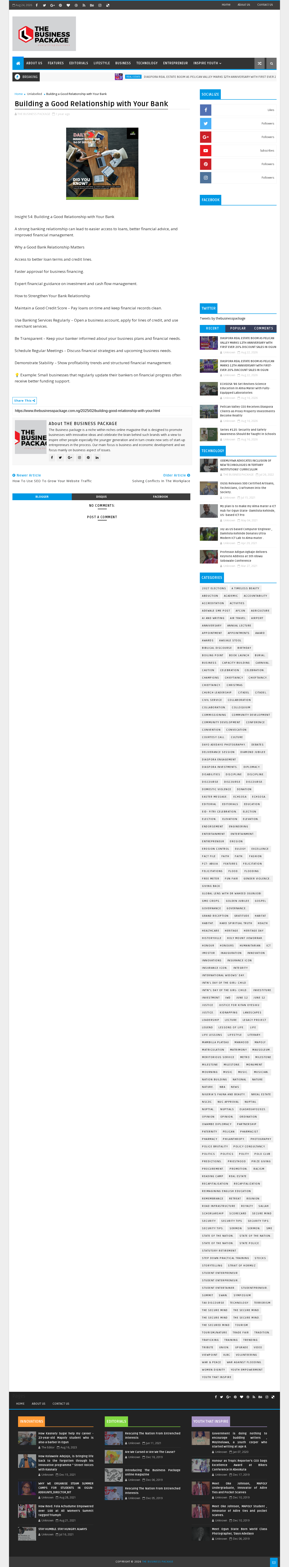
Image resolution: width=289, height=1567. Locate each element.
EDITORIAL (209, 804)
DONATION (244, 789)
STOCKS (260, 1258)
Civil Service (212, 700)
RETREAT (235, 1198)
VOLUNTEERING (246, 1355)
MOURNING (210, 1072)
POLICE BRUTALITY (215, 1146)
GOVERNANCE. (237, 908)
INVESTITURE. (262, 990)
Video (258, 1347)
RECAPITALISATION (215, 1183)
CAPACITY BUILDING (236, 663)
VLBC (226, 1355)
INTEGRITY (240, 968)
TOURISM (241, 1325)
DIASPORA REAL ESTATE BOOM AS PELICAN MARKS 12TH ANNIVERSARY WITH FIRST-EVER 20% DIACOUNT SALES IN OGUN (247, 365)
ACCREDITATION (213, 603)
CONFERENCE (255, 722)
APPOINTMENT (212, 633)
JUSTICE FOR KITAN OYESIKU (239, 1005)
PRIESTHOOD (237, 1161)
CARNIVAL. (263, 663)
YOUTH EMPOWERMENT (247, 1369)
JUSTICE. (208, 1012)
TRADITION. (262, 1332)
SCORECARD (238, 1213)
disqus (101, 497)
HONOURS (227, 945)
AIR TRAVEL (238, 618)
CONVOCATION (236, 730)
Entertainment (213, 834)
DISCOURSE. (254, 782)
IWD (228, 997)
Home (226, 5)
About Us (38, 1404)
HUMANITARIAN (250, 945)
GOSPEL (260, 901)
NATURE (257, 1079)
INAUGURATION (231, 953)
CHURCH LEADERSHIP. (217, 692)
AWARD (260, 633)
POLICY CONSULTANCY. (249, 1146)
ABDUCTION (210, 596)
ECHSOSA (240, 796)
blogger (42, 497)
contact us (265, 5)
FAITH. (239, 856)
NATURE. (208, 1087)
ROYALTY (247, 1206)
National (240, 1079)
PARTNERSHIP (247, 1124)
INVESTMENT (211, 997)
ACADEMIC (231, 596)
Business (123, 63)
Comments (263, 328)
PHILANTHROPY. (234, 1139)
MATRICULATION (213, 1050)
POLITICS (227, 1154)
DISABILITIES (211, 774)
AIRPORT (257, 618)
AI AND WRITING (213, 618)
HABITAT (260, 916)
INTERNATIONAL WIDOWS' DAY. (223, 975)
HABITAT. (208, 923)
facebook (160, 497)
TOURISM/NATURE (214, 1332)
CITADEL (243, 692)
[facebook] (36, 5)
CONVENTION (211, 730)
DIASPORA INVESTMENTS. (220, 767)
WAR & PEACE (211, 1362)
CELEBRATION (229, 670)
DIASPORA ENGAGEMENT (219, 759)
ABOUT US (34, 63)
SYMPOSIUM (242, 1295)
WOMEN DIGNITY (213, 1369)
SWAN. (223, 1295)
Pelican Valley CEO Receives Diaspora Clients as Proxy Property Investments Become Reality (247, 411)
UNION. (224, 1347)
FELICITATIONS (212, 871)
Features (56, 63)
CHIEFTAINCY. (211, 685)
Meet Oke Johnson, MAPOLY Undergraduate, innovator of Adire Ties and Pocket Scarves (239, 1488)
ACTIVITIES (237, 603)
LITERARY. (254, 1035)
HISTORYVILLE (211, 938)
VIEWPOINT (210, 1355)
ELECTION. (209, 819)
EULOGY (240, 849)
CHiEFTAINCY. (258, 677)
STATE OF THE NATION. (218, 1236)
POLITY (244, 1154)
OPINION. (227, 1116)
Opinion (208, 1116)
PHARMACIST (249, 1131)
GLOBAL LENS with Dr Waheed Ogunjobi (231, 893)
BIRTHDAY (244, 648)
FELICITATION (252, 863)
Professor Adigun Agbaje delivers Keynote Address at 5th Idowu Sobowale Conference (243, 556)
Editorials (78, 63)
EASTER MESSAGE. (215, 796)
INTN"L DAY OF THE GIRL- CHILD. (225, 990)
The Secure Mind (215, 1310)
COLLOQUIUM (241, 707)
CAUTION (208, 670)
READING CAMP (212, 1176)
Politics (208, 1154)
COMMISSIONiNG (214, 715)
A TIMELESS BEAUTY (245, 588)
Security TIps (231, 1221)
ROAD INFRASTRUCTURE (218, 1206)
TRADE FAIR (241, 1332)
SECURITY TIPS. (213, 1228)
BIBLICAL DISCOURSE (217, 648)
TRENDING (250, 1340)
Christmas (235, 685)
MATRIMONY (238, 1050)
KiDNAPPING (229, 1012)
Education (252, 804)
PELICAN (229, 1131)
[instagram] (99, 5)
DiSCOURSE (210, 782)
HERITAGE (231, 930)
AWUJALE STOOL (230, 640)
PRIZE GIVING (261, 1161)
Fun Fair (231, 878)
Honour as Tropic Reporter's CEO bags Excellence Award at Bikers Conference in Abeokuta (239, 1465)
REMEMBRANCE (213, 1198)
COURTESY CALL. (213, 737)
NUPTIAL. (208, 1109)
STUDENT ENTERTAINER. (218, 1288)
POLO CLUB (262, 1154)
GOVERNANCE (211, 908)
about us (244, 5)
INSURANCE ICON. (215, 968)
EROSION (236, 841)
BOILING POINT (213, 655)
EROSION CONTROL (215, 849)
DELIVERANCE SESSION (218, 752)
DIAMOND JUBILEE (253, 752)
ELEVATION (230, 819)
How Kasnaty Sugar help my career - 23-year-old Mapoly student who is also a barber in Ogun (65, 1438)
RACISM (259, 1169)
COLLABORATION (239, 700)
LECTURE (231, 1020)
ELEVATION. (251, 819)
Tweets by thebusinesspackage (222, 318)
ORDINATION (248, 1116)
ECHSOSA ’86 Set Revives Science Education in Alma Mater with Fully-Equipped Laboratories (245, 388)
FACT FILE (209, 856)
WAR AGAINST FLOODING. (244, 1362)
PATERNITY (209, 1131)
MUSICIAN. (261, 1072)
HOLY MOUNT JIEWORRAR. (245, 938)
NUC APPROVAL (228, 1102)
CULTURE (237, 737)
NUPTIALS (227, 1109)
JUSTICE (207, 1005)
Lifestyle (102, 63)
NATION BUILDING (214, 1079)
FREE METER (210, 878)
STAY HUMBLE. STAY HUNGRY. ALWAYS (62, 1529)
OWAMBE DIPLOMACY (216, 1124)
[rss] (84, 5)
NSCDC (207, 1102)
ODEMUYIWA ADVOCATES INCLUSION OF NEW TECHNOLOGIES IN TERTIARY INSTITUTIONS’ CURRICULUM (245, 465)
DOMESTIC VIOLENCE (216, 789)
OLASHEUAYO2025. (253, 1109)
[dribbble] (76, 5)
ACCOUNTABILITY (255, 596)
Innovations (212, 960)
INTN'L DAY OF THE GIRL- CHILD (224, 983)
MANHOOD (242, 1042)
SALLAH (264, 1206)
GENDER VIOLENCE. (257, 878)
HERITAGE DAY (253, 930)
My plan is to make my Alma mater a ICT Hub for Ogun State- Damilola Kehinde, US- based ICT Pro (248, 510)
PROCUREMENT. (213, 1169)
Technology (147, 63)
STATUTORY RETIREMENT (219, 1250)
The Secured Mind (216, 1325)
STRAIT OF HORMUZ (242, 1265)
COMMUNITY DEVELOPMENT (251, 715)
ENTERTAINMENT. (242, 834)
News (235, 1087)
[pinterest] (60, 5)
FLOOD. (233, 871)
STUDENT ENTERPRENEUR (220, 1273)
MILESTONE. (232, 1064)
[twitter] (44, 5)
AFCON (240, 610)
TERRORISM (262, 1303)
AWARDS (208, 640)
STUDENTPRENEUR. (254, 1288)
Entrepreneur (175, 63)
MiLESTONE (263, 1057)
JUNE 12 (242, 997)
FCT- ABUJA (210, 863)
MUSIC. (243, 1072)
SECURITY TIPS (258, 1221)
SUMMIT (207, 1295)
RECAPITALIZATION (247, 1183)
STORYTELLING (212, 1265)
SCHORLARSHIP (213, 1213)
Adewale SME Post (216, 610)
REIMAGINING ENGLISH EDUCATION (226, 1191)
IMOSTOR (208, 953)
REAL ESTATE (110, 76)
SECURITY (209, 1221)
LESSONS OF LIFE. (232, 1027)
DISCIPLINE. (256, 774)
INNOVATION (256, 953)
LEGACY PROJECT (254, 1020)
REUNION (253, 1198)
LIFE (253, 1027)
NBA (223, 1087)
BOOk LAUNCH (239, 655)
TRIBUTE (208, 1347)
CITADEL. (261, 692)
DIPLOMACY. (252, 767)
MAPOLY (260, 1042)
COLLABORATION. (214, 707)
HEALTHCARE (210, 930)
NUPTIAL (250, 1102)
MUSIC (228, 1072)
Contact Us (61, 1404)
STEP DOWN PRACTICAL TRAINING (225, 1258)
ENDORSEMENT (212, 826)
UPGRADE (241, 1347)
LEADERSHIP (210, 1020)
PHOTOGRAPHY (261, 1139)
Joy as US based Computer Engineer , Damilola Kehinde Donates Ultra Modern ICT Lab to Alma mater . (246, 533)
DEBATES (258, 744)
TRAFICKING (210, 1340)
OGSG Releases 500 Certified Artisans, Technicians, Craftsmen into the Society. (247, 488)
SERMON (236, 1228)
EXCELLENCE (260, 849)
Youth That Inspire (216, 1377)
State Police (249, 1243)
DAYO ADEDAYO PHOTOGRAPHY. (224, 744)
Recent (212, 328)
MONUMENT (254, 1064)
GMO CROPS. (211, 901)
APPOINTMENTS (239, 633)
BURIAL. (260, 655)
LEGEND (207, 1027)
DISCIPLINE (234, 774)
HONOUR (208, 945)
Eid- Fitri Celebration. (219, 811)
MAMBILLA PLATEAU (215, 1042)
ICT (268, 945)
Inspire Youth (205, 63)
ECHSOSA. (259, 796)
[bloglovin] (68, 5)
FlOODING (252, 871)
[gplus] (52, 5)
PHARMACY (209, 1139)
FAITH (225, 856)
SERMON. (254, 1228)
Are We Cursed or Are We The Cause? (150, 1452)
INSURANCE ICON (239, 960)
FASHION (255, 856)
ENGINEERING (238, 826)
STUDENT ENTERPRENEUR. (220, 1280)
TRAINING (231, 1340)
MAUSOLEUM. (261, 1050)
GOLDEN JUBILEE (237, 901)
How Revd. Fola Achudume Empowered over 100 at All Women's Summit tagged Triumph (65, 1511)
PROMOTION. (239, 1169)
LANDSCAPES (252, 1012)
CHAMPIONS (210, 677)
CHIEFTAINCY (234, 677)
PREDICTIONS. (212, 1161)
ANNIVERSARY (212, 625)
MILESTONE (210, 1064)
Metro (245, 1057)
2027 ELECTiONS (214, 588)
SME (269, 1228)
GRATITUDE (241, 916)
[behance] (92, 5)
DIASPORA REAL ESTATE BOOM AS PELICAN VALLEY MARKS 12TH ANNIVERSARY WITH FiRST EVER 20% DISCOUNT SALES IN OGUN (248, 342)
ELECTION (249, 811)
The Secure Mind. (246, 1317)
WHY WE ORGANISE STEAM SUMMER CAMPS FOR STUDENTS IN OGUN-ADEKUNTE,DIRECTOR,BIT (65, 1488)
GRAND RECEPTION (215, 916)
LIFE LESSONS (212, 1035)
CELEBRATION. (255, 670)
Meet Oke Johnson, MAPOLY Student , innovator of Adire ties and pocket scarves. (239, 1511)
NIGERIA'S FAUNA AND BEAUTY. (224, 1094)
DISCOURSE (232, 782)
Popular (238, 328)
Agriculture (260, 610)
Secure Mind (262, 1213)
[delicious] (107, 5)
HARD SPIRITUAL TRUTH (236, 923)
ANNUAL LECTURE (239, 625)
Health (263, 923)
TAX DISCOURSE (213, 1303)
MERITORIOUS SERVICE (218, 1057)
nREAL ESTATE (261, 1094)
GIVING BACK (211, 886)
